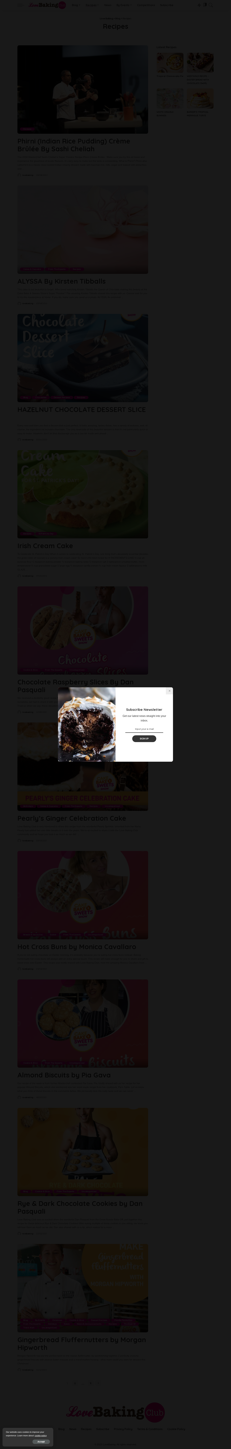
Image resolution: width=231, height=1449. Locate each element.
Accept (41, 1441)
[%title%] (169, 690)
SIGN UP (144, 738)
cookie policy (41, 1435)
